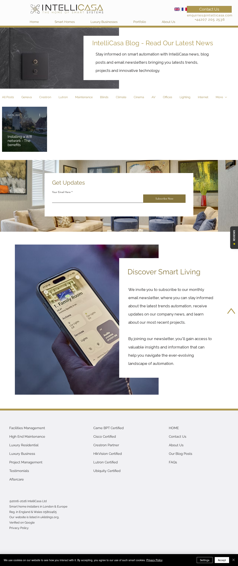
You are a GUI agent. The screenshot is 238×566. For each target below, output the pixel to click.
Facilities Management (27, 428)
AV (153, 97)
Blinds (104, 97)
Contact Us (177, 436)
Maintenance (84, 97)
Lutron (63, 97)
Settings (204, 560)
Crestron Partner (106, 445)
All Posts (8, 97)
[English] (177, 9)
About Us (176, 445)
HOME (174, 428)
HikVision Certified (107, 454)
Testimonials (19, 471)
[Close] (233, 560)
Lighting (185, 97)
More (219, 97)
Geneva (26, 97)
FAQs (173, 462)
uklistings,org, (49, 517)
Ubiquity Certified (106, 471)
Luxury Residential (23, 445)
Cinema (139, 97)
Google (30, 522)
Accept (222, 560)
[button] (71, 21)
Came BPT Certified (108, 428)
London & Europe (55, 506)
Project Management (25, 462)
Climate (121, 97)
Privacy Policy (154, 560)
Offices (167, 97)
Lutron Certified (105, 462)
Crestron (45, 97)
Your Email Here (61, 192)
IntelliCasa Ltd (37, 501)
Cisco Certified (104, 436)
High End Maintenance (27, 436)
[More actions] (41, 115)
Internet (203, 97)
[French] (184, 9)
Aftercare (16, 479)
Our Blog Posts (180, 454)
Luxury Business (22, 454)
